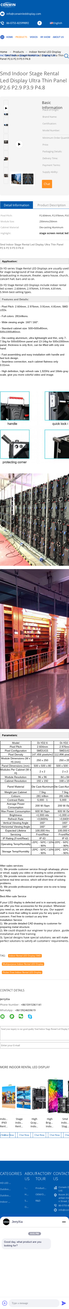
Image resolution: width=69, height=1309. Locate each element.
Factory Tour (8, 55)
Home (9, 37)
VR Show (45, 37)
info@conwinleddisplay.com (23, 14)
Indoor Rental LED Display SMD (25, 955)
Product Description (52, 205)
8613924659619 (26, 1010)
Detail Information (16, 205)
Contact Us (49, 55)
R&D (38, 1200)
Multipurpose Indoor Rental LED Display (23, 964)
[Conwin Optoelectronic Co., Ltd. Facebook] (40, 23)
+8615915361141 (31, 1004)
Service (28, 1200)
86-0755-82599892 (17, 23)
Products (21, 37)
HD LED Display (8, 1183)
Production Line (44, 1188)
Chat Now (47, 185)
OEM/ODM (41, 1194)
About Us (58, 37)
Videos (34, 37)
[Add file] (4, 1303)
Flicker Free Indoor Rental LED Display (22, 972)
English (57, 23)
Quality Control (29, 55)
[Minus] (64, 1222)
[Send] (64, 1303)
